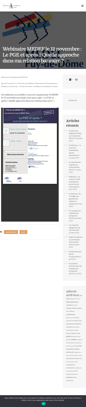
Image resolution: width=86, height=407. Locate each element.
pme (74, 346)
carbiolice (69, 305)
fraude (78, 333)
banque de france (75, 298)
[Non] (83, 401)
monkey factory (70, 342)
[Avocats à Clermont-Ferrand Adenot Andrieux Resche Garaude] (11, 6)
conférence (70, 314)
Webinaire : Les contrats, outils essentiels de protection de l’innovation (74, 182)
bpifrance (74, 302)
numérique (78, 342)
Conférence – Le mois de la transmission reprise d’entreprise (75, 150)
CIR (67, 311)
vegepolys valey (70, 374)
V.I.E (76, 371)
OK (44, 404)
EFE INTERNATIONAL (76, 320)
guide (68, 336)
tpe (81, 358)
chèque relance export (74, 308)
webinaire (69, 377)
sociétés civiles (78, 355)
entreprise (69, 327)
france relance (71, 333)
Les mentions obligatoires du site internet (74, 227)
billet (68, 302)
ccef (74, 305)
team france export (73, 358)
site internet (69, 355)
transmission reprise (72, 361)
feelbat (76, 330)
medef (23, 232)
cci (76, 305)
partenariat (69, 346)
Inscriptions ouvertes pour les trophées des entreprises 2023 (75, 268)
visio (76, 374)
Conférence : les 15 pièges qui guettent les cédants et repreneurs (75, 199)
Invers (73, 336)
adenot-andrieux (11, 232)
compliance (71, 311)
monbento (79, 339)
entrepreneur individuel (73, 324)
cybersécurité (70, 317)
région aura (77, 352)
